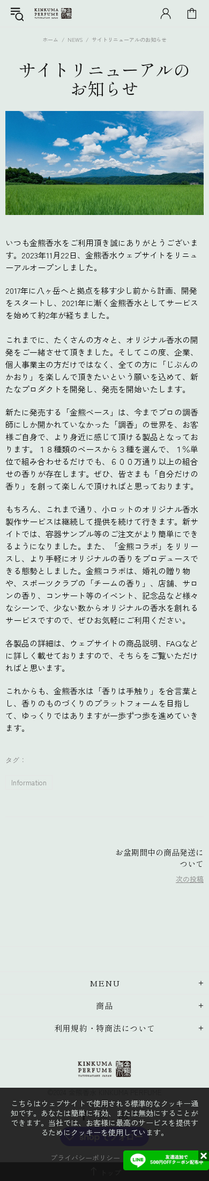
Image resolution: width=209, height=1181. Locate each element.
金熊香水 (53, 13)
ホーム (50, 39)
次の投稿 (190, 878)
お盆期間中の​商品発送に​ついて (159, 857)
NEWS (75, 39)
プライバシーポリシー (85, 1158)
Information (29, 782)
